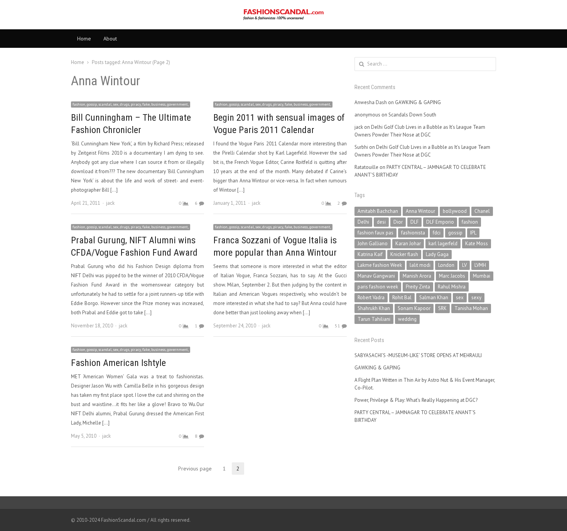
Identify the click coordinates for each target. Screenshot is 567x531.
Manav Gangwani (376, 276)
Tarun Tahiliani (374, 319)
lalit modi (420, 265)
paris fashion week (378, 286)
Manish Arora (417, 276)
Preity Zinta (418, 286)
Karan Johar (408, 243)
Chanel (482, 211)
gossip (455, 232)
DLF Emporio (440, 222)
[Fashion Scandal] (283, 14)
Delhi (363, 222)
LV (464, 265)
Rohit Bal (402, 297)
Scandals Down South (412, 114)
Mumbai (481, 276)
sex (460, 297)
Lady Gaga (437, 254)
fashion (470, 222)
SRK (442, 308)
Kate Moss (476, 243)
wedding (407, 319)
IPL (473, 232)
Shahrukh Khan (374, 308)
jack (110, 203)
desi (381, 222)
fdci (436, 232)
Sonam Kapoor (414, 308)
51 (337, 326)
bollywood (455, 211)
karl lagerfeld (443, 243)
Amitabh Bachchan (378, 211)
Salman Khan (433, 297)
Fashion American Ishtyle (118, 362)
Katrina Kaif (370, 254)
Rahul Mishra (452, 286)
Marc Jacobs (452, 276)
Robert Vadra (371, 297)
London (446, 265)
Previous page (195, 468)
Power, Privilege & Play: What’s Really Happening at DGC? (416, 400)
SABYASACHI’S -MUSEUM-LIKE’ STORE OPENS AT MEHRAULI (418, 355)
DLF (414, 222)
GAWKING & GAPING (418, 102)
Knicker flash (404, 254)
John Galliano (373, 243)
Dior (398, 222)
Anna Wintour (420, 211)
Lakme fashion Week (380, 265)
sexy (476, 297)
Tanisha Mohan (471, 308)
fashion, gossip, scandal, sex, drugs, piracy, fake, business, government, (131, 104)
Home (84, 38)
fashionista (413, 232)
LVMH (480, 265)
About (110, 38)
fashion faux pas (375, 232)
